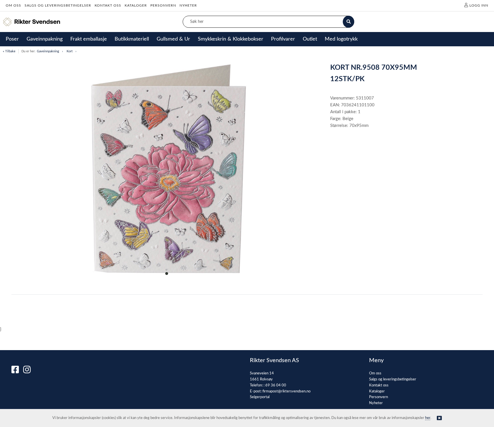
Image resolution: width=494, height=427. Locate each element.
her (427, 418)
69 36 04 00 (275, 385)
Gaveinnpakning (48, 51)
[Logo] (31, 21)
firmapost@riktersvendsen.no (286, 391)
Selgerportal (260, 397)
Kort (70, 51)
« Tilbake (9, 51)
